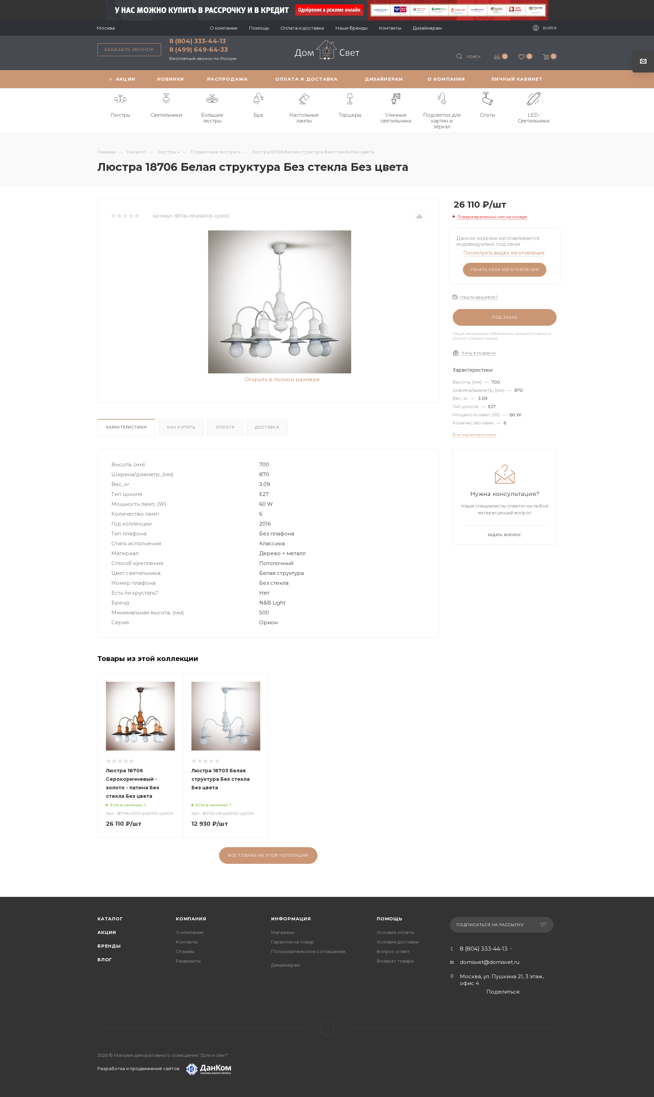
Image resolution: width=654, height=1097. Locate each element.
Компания (191, 918)
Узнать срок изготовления (504, 269)
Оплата (225, 427)
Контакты (187, 942)
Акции (106, 932)
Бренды (109, 946)
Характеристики (126, 427)
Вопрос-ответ (393, 951)
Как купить (181, 427)
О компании (189, 932)
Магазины (282, 932)
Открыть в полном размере (281, 379)
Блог (104, 959)
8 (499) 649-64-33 (198, 49)
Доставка (267, 427)
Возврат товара (395, 961)
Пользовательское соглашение (308, 951)
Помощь (390, 918)
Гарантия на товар (292, 942)
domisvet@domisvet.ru (489, 962)
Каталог (110, 918)
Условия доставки (398, 942)
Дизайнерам (285, 965)
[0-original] (279, 301)
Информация (291, 918)
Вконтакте (327, 1028)
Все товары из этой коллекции (268, 855)
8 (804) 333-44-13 (197, 41)
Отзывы (185, 951)
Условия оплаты (395, 932)
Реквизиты (188, 961)
